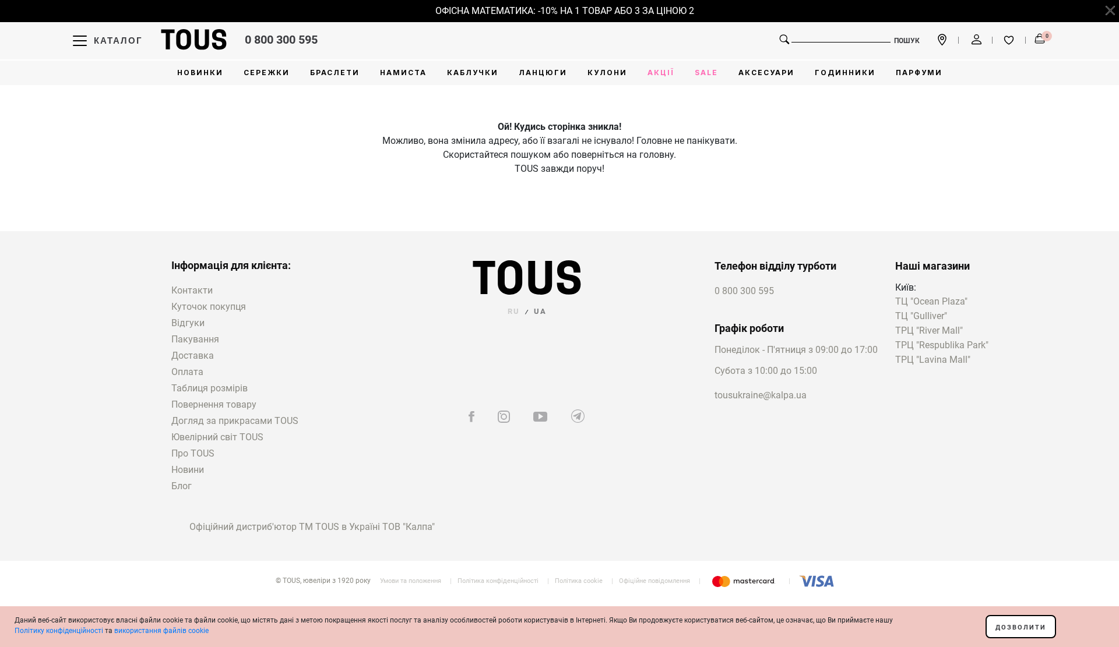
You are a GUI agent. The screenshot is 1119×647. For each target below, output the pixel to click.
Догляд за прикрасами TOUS (234, 420)
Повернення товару (213, 404)
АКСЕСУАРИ (766, 72)
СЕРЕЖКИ (267, 72)
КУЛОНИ (607, 72)
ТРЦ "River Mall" (929, 331)
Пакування (195, 339)
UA (540, 311)
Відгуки (188, 322)
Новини (187, 469)
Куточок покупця (208, 306)
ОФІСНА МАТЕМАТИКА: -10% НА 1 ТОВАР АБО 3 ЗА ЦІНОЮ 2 (558, 10)
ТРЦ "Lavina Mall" (932, 360)
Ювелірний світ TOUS (217, 437)
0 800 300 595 (281, 40)
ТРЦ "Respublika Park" (941, 345)
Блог (181, 486)
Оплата (187, 371)
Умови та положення (410, 581)
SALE (706, 72)
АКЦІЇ (661, 72)
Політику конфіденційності (59, 631)
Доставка (192, 355)
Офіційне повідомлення (654, 581)
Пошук (907, 41)
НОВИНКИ (200, 72)
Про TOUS (192, 453)
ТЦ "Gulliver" (921, 316)
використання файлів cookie (161, 631)
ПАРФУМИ (919, 72)
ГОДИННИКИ (845, 72)
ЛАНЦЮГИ (543, 72)
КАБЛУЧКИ (472, 72)
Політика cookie (579, 581)
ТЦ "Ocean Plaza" (931, 302)
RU (514, 311)
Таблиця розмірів (209, 388)
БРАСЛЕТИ (335, 72)
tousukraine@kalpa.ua (761, 395)
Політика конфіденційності (498, 581)
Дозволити (1020, 627)
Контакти (192, 290)
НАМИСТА (403, 72)
